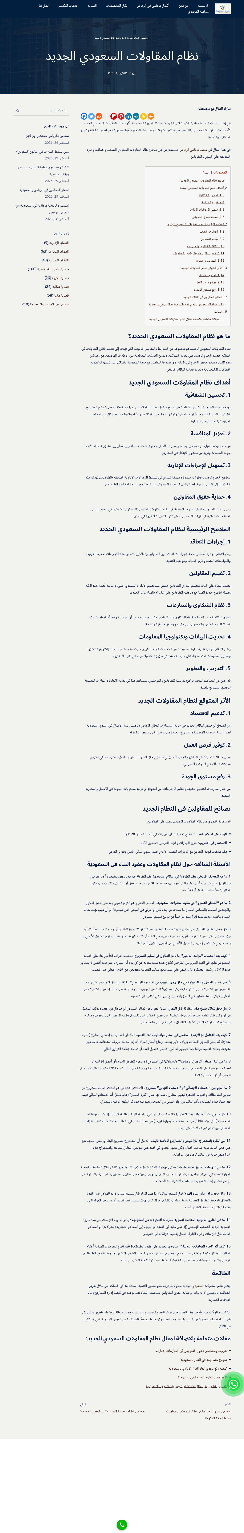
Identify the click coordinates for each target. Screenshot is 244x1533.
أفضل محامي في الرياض (153, 6)
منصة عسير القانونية (68, 1455)
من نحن (183, 6)
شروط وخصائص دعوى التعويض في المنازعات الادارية (191, 1351)
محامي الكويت (72, 1499)
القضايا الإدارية (59, 243)
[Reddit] (99, 116)
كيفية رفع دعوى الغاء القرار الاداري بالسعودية (198, 1369)
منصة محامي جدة (70, 1473)
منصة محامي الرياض (193, 150)
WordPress (193, 1527)
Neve (227, 1527)
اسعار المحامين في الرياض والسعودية (44, 190)
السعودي (198, 1286)
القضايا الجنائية (59, 261)
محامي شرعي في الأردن (66, 1464)
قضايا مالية (61, 296)
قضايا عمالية (60, 287)
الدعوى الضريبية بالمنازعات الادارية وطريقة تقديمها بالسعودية (186, 1386)
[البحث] (17, 110)
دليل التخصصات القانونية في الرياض (113, 1452)
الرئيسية (203, 6)
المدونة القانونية (102, 1445)
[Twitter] (91, 116)
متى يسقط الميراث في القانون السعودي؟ (42, 152)
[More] (151, 116)
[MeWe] (136, 116)
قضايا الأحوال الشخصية (53, 269)
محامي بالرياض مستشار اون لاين (47, 136)
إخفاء (207, 172)
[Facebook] (84, 116)
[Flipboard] (113, 116)
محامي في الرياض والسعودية (49, 305)
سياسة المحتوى (198, 12)
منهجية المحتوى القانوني (130, 1466)
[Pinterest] (121, 116)
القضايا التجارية (58, 252)
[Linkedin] (128, 116)
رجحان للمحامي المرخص (65, 1446)
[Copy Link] (143, 116)
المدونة (92, 6)
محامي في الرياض (70, 1481)
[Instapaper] (106, 116)
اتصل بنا (44, 6)
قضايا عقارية (133, 38)
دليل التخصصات (117, 6)
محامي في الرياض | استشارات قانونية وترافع (126, 1459)
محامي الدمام (73, 1490)
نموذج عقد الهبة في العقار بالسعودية (203, 1360)
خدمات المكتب (68, 6)
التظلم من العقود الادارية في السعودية (202, 1378)
